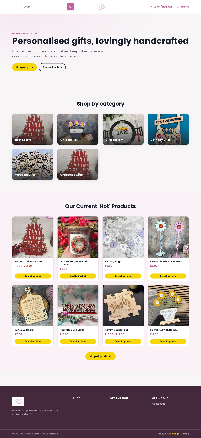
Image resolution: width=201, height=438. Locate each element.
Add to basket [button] (78, 276)
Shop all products (100, 356)
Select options (33, 276)
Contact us (158, 403)
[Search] (70, 6)
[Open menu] (15, 6)
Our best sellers (52, 67)
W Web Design (172, 433)
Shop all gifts (24, 67)
